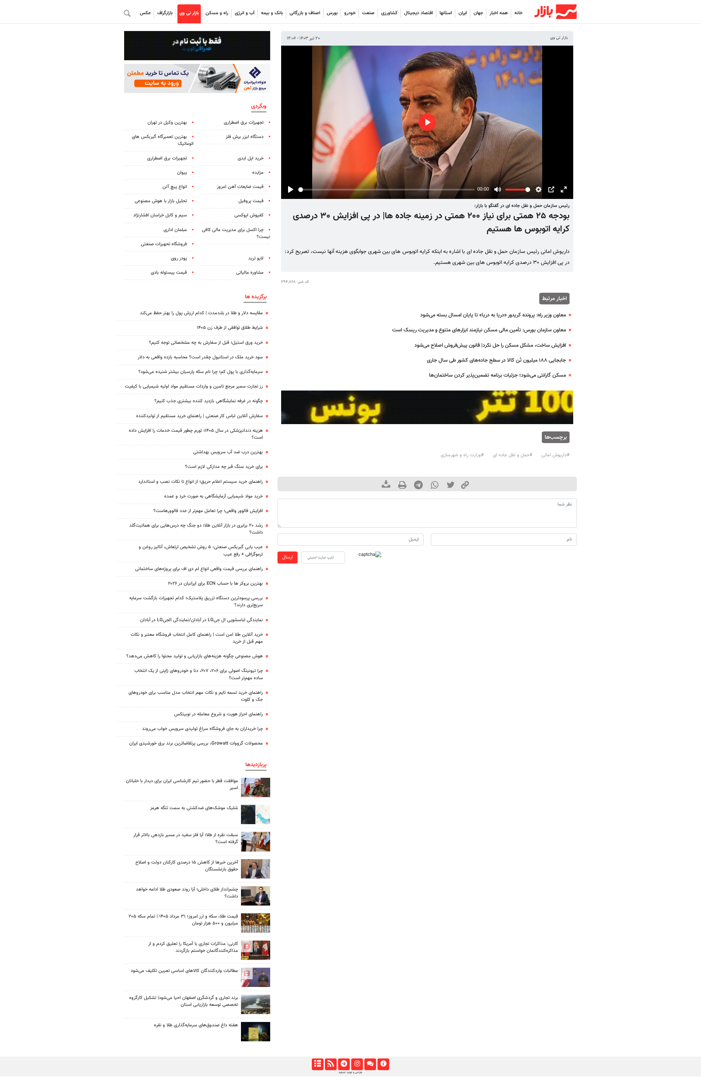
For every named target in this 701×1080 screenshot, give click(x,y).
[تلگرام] (343, 1064)
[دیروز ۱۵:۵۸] (255, 1004)
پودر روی (179, 258)
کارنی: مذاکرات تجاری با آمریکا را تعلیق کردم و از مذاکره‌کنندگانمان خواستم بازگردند (193, 947)
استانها (446, 13)
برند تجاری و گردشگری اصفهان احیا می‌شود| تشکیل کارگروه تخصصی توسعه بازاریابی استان (183, 1001)
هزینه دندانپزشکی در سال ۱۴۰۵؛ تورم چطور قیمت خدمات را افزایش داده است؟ (196, 434)
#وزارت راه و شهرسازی (462, 455)
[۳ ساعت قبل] (255, 1031)
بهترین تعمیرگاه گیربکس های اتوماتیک (163, 140)
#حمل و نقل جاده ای (512, 455)
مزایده (258, 172)
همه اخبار (499, 13)
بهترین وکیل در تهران (167, 122)
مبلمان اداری (175, 230)
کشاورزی (389, 13)
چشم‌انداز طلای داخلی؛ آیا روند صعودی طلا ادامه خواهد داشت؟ (187, 893)
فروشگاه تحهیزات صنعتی (164, 244)
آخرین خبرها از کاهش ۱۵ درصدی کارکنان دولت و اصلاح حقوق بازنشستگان (186, 866)
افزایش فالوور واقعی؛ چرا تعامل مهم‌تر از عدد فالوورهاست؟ (208, 511)
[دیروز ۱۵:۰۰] (255, 841)
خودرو (350, 13)
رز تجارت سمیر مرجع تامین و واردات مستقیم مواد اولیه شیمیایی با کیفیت (194, 386)
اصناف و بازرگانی (305, 13)
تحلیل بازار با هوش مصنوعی (161, 201)
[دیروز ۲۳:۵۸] (255, 814)
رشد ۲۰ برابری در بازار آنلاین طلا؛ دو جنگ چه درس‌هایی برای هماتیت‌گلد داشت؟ (196, 529)
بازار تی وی (189, 13)
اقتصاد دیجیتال (418, 13)
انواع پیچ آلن (174, 187)
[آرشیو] (317, 1064)
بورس (332, 13)
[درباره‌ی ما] (383, 1064)
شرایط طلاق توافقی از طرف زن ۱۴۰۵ (230, 327)
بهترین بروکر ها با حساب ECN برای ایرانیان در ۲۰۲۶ (215, 583)
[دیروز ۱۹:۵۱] (255, 869)
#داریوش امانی (555, 455)
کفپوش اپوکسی (249, 215)
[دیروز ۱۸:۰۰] (255, 896)
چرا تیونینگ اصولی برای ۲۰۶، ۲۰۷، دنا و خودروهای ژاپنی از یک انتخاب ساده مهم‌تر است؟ (198, 674)
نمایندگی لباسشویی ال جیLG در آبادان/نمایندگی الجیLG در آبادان (201, 620)
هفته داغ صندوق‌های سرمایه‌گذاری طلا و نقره (196, 1025)
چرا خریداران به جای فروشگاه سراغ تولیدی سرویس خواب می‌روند (202, 729)
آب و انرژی (244, 13)
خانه (518, 13)
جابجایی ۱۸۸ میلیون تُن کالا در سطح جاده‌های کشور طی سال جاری (496, 360)
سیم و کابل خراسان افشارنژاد (160, 215)
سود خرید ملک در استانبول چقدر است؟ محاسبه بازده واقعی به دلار (200, 357)
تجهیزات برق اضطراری (244, 122)
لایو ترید (256, 258)
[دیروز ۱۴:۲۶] (255, 787)
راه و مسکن (217, 13)
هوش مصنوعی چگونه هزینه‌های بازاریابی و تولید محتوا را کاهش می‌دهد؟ (194, 656)
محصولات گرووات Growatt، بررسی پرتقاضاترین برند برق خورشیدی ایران (196, 743)
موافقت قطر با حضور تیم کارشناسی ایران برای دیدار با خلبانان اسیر (182, 784)
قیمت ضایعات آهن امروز (240, 187)
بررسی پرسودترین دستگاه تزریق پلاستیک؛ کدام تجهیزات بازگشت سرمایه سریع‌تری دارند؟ (196, 602)
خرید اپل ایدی (251, 158)
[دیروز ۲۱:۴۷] (255, 950)
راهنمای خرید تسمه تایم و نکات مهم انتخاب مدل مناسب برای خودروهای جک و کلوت (196, 696)
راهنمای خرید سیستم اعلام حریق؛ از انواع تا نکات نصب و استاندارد (200, 481)
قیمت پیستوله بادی (169, 272)
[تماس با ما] (370, 1064)
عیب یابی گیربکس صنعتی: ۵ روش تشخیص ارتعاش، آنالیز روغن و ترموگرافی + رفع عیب (201, 550)
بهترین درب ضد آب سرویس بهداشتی (228, 452)
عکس (145, 13)
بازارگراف (165, 13)
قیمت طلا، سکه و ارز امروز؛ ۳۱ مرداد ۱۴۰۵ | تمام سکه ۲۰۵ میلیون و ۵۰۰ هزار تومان (183, 920)
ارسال (287, 557)
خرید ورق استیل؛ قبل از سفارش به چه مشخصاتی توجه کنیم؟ (206, 342)
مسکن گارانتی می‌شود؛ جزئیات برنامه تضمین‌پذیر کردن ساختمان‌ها (497, 375)
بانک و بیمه (272, 13)
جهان (478, 13)
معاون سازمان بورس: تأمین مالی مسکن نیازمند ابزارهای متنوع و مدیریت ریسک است (479, 330)
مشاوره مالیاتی (250, 272)
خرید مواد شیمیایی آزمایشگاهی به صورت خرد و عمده (213, 496)
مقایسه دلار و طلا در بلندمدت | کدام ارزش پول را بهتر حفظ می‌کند (201, 313)
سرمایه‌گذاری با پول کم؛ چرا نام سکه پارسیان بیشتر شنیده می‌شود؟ (200, 372)
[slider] (386, 189)
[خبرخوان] (330, 1064)
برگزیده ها (256, 296)
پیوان (182, 172)
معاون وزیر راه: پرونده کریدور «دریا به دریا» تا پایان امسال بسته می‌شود (493, 315)
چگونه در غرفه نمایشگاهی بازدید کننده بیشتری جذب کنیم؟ (208, 401)
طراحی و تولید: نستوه (350, 1072)
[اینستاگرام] (356, 1064)
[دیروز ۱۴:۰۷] (255, 923)
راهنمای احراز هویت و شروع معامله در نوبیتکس (218, 714)
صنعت (368, 13)
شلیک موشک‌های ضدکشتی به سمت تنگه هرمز (194, 808)
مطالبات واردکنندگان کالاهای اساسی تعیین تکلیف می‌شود (184, 971)
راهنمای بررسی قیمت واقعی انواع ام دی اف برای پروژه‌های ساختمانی (199, 569)
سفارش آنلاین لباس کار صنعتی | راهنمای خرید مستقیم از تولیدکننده (199, 416)
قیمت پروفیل (251, 201)
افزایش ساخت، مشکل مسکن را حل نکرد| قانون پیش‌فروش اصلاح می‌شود (490, 345)
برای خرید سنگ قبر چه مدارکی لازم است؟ (224, 466)
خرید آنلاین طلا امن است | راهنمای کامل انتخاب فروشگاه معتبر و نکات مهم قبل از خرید (197, 638)
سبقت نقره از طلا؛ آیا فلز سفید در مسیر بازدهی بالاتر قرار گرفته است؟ (185, 838)
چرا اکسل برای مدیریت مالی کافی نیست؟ (236, 233)
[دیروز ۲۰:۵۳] (255, 977)
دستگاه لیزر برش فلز (245, 137)
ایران (463, 13)
